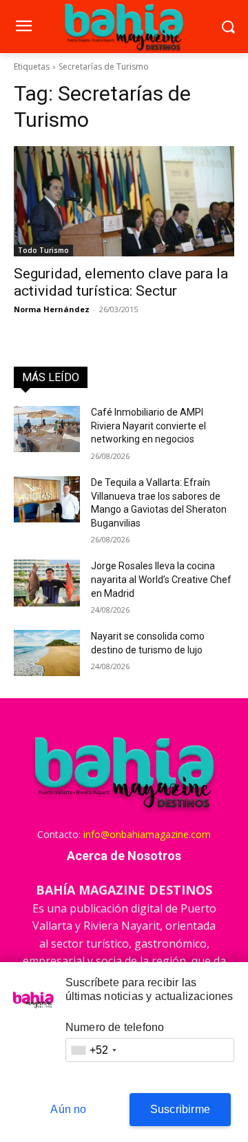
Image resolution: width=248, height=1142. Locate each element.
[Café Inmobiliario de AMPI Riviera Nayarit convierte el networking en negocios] (47, 429)
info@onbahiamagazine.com (147, 834)
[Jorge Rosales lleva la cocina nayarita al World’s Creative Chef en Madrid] (47, 583)
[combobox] (93, 1050)
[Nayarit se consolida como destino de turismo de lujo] (47, 653)
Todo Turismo (43, 250)
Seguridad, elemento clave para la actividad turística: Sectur (121, 282)
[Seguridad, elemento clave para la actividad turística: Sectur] (124, 201)
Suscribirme (180, 1109)
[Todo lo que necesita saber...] (124, 27)
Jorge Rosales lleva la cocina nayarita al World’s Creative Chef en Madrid (161, 579)
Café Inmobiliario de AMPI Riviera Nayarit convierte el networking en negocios (148, 426)
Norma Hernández (52, 309)
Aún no (68, 1109)
